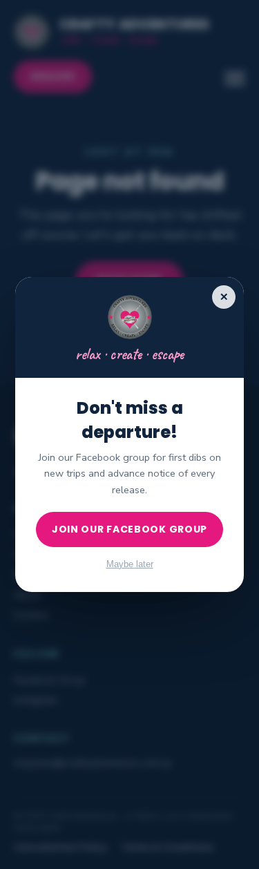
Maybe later (129, 564)
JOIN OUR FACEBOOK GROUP (129, 529)
